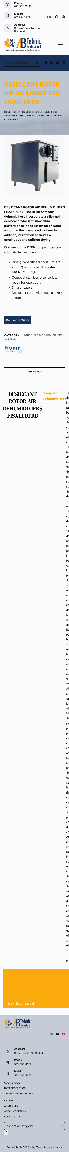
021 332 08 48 (22, 6)
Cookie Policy (13, 1082)
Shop (16, 111)
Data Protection (15, 1088)
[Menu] (60, 44)
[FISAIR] (13, 349)
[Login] (63, 16)
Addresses (11, 1105)
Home (7, 111)
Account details (15, 1111)
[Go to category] (6, 1132)
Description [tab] (34, 371)
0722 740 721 (22, 17)
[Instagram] (63, 1034)
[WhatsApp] (57, 62)
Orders (9, 1100)
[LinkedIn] (63, 62)
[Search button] (37, 62)
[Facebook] (46, 62)
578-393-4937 (22, 1064)
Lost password (14, 1116)
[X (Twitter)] (57, 1034)
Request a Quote (18, 320)
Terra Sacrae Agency (49, 1147)
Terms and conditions (18, 1093)
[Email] (51, 62)
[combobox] (19, 63)
